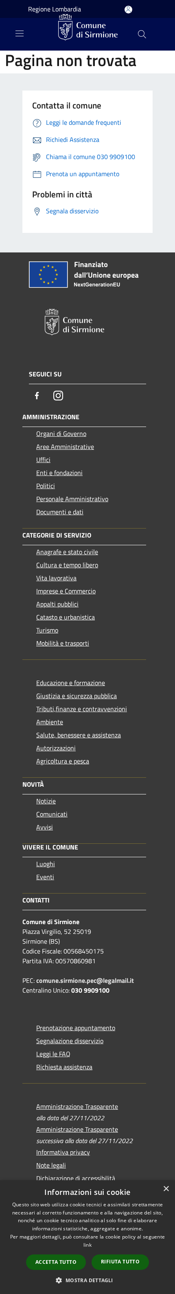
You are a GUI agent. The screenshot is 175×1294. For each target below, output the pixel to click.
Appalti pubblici (57, 604)
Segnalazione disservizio (69, 1041)
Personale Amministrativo (72, 499)
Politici (45, 486)
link (87, 1244)
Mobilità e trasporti (62, 643)
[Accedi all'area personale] (128, 9)
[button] (87, 1280)
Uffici (43, 460)
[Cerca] (142, 34)
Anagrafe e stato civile (67, 552)
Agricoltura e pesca (62, 761)
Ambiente (49, 722)
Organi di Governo (61, 433)
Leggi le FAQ (53, 1054)
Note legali (51, 1165)
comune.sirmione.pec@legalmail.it (85, 980)
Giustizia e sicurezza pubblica (76, 696)
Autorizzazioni (56, 748)
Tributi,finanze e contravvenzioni (81, 709)
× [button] (166, 1189)
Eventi (45, 877)
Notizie (46, 801)
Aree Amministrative (65, 446)
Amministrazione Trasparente (77, 1106)
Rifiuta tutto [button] (120, 1261)
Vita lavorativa (56, 578)
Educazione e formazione (70, 683)
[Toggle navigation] (19, 33)
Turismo (47, 630)
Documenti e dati (59, 512)
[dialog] (87, 1237)
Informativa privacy (63, 1152)
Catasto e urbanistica (65, 617)
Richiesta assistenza (64, 1067)
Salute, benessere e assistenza (78, 735)
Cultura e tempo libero (67, 565)
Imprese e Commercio (66, 591)
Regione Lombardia (54, 9)
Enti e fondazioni (59, 473)
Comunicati (52, 814)
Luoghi (45, 864)
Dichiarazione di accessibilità (75, 1178)
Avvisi (44, 827)
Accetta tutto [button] (56, 1262)
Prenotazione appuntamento (75, 1028)
